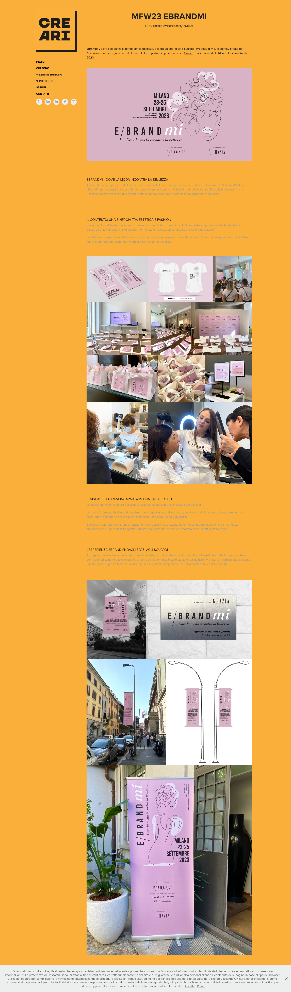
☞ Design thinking (49, 75)
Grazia (188, 53)
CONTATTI (42, 94)
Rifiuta (201, 986)
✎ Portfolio (45, 81)
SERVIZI (41, 87)
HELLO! (40, 62)
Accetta (190, 986)
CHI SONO (42, 68)
